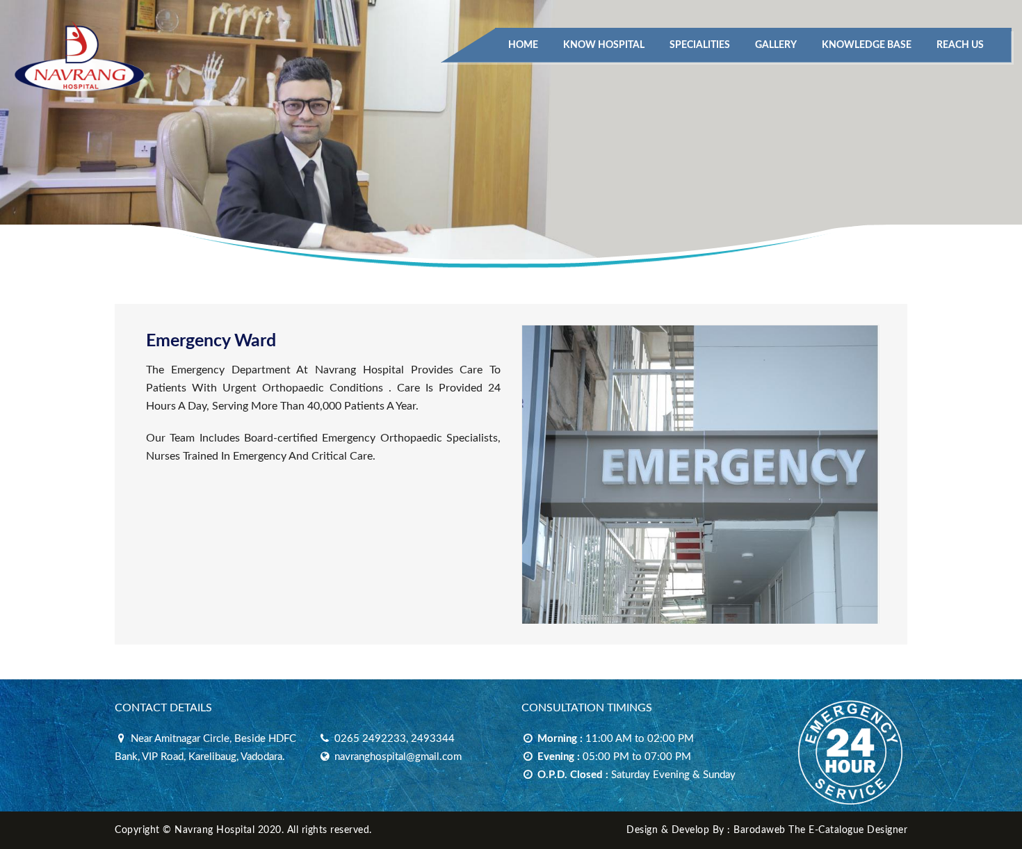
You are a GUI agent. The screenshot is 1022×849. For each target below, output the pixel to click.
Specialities (700, 45)
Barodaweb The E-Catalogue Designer (820, 830)
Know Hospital (603, 45)
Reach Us (960, 45)
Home (523, 45)
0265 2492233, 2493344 (393, 739)
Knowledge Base (866, 45)
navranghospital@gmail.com (397, 757)
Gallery (776, 45)
